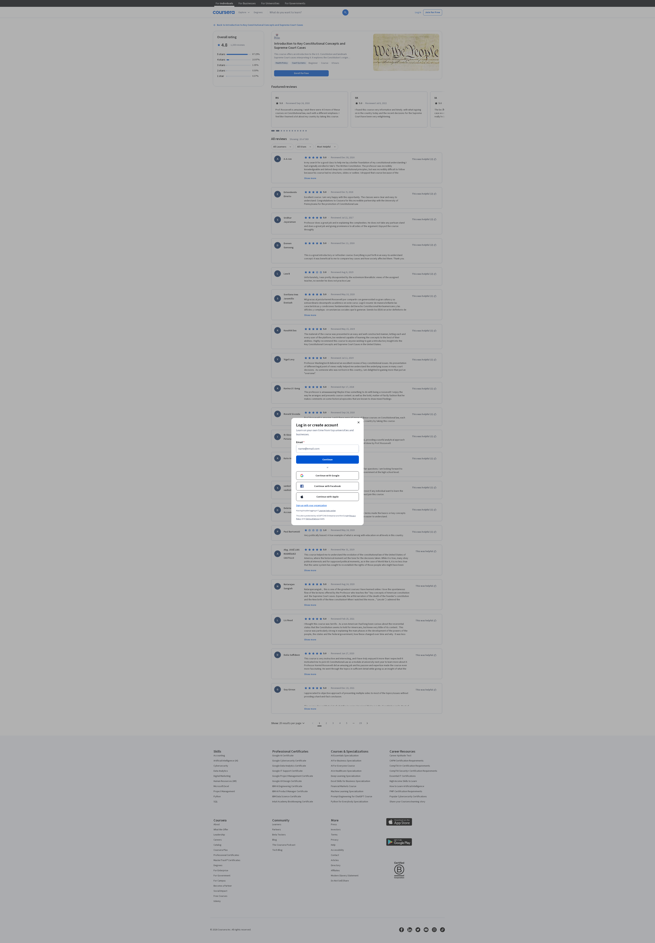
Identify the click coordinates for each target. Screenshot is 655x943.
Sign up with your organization (311, 505)
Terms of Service (312, 518)
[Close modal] (358, 422)
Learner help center (327, 510)
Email (300, 442)
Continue (327, 459)
